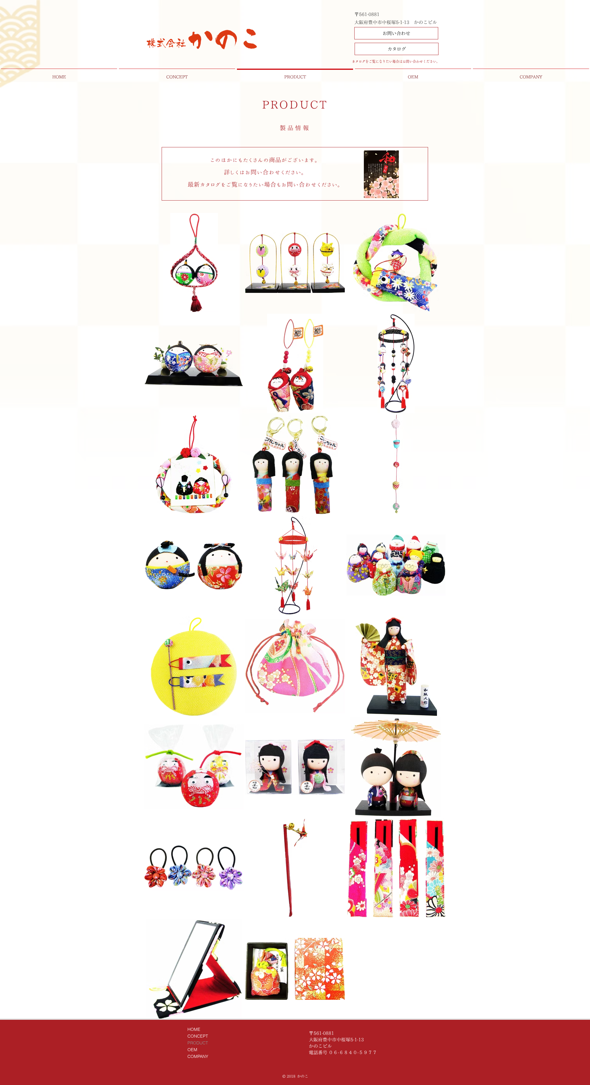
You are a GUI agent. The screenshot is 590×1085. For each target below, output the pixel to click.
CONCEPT (197, 1036)
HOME (193, 1029)
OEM (192, 1049)
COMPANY (197, 1056)
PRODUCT (197, 1043)
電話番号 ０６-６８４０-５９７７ (343, 1052)
